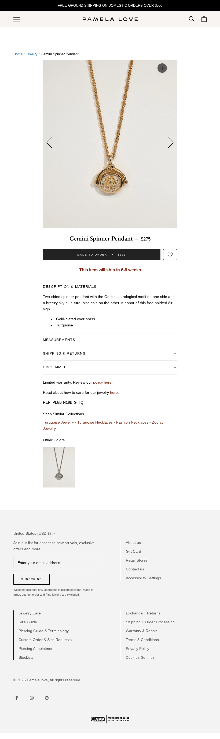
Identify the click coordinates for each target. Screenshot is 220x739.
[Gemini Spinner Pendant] (59, 467)
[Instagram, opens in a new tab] (31, 698)
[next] (169, 143)
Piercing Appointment (36, 648)
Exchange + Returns (143, 613)
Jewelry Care (30, 613)
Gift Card (133, 551)
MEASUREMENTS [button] (59, 340)
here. (114, 392)
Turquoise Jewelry (58, 422)
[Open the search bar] (191, 19)
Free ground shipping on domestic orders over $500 (110, 5)
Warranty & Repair (141, 631)
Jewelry (32, 54)
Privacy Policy (137, 648)
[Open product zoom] (162, 67)
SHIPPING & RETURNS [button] (64, 354)
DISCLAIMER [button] (55, 367)
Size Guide (28, 622)
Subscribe (31, 579)
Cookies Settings (140, 658)
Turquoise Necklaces (95, 422)
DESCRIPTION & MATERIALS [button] (70, 287)
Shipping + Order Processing (150, 622)
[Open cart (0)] (203, 19)
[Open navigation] (16, 19)
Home (18, 54)
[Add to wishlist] (170, 254)
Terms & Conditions (142, 640)
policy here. (103, 382)
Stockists (26, 657)
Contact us (135, 569)
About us (133, 542)
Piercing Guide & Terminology (44, 631)
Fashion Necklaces (132, 422)
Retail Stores (137, 560)
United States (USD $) (32, 533)
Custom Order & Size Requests (45, 640)
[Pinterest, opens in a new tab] (46, 698)
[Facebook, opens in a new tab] (16, 698)
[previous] (51, 143)
